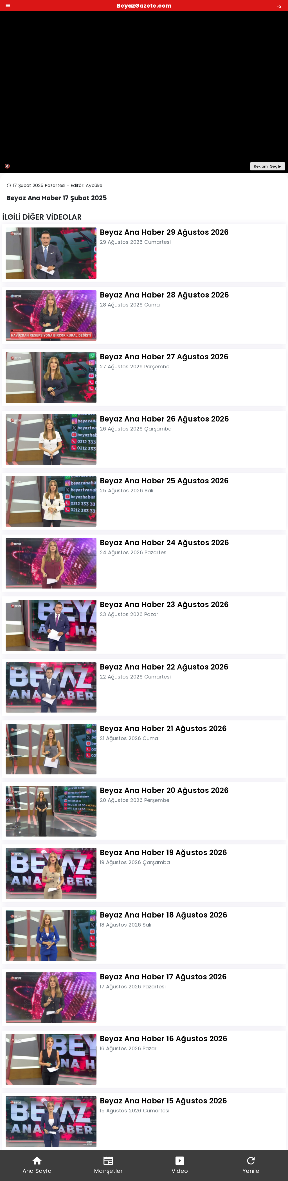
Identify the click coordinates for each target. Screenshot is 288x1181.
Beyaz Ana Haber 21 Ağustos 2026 (163, 729)
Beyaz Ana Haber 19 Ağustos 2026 (163, 853)
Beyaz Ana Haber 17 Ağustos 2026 (163, 977)
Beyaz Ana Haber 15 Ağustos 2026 (163, 1101)
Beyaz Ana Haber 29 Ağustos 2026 (164, 232)
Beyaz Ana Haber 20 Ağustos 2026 (164, 790)
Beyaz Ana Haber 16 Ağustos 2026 (163, 1039)
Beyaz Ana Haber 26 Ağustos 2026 (164, 419)
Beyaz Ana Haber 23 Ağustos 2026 (164, 604)
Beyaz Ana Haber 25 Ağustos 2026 (164, 481)
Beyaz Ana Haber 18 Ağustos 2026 (163, 915)
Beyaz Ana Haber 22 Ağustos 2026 (164, 667)
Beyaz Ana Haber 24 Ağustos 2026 (164, 543)
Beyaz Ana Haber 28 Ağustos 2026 (164, 295)
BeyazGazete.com (144, 6)
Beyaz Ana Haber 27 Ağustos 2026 (164, 357)
